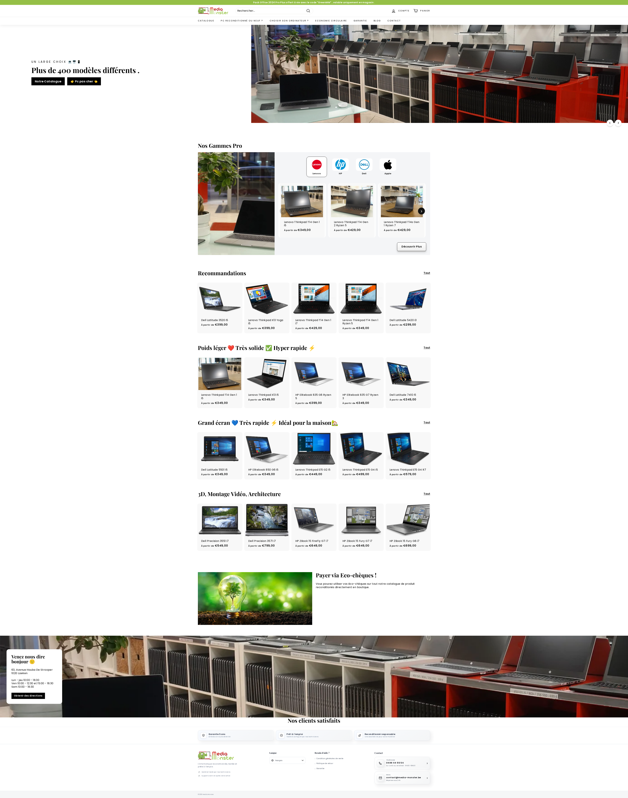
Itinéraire (314, 426)
